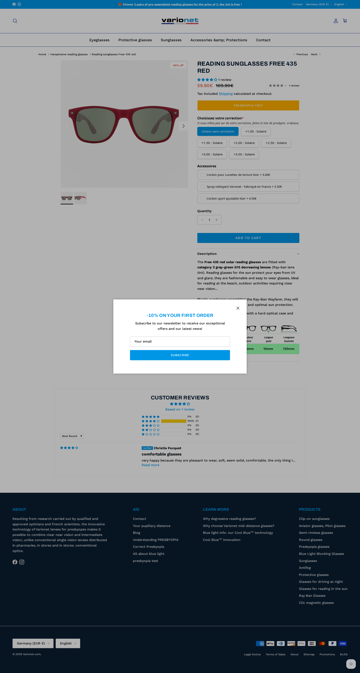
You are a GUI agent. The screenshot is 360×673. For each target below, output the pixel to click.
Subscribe (180, 355)
